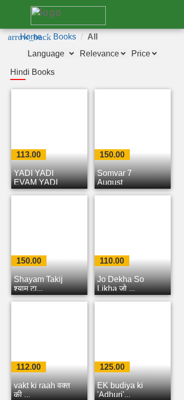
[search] (133, 15)
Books (64, 36)
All (92, 36)
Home (31, 36)
